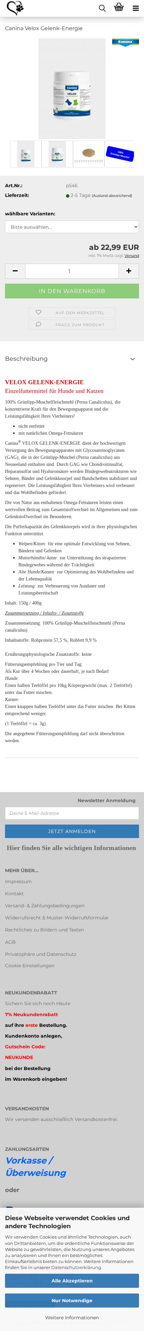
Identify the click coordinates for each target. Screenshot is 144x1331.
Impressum (18, 882)
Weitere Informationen (72, 1318)
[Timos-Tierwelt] (12, 8)
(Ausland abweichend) (112, 195)
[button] (15, 271)
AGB (10, 942)
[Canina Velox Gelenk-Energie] (72, 88)
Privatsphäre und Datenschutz (40, 954)
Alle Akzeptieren (72, 1281)
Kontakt (14, 894)
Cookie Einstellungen (30, 966)
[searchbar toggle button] (102, 8)
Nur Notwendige (72, 1301)
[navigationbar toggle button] (135, 8)
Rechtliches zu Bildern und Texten (44, 930)
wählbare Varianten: (30, 214)
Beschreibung (26, 358)
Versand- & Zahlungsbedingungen (44, 906)
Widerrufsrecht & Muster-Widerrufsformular (57, 918)
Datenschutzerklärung (76, 1267)
